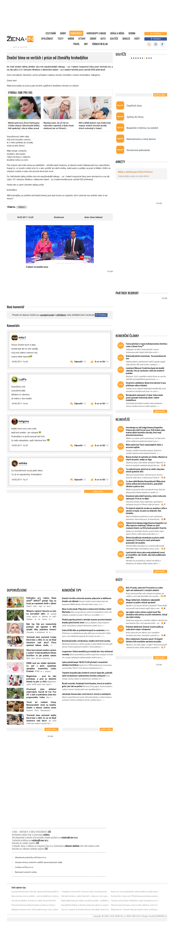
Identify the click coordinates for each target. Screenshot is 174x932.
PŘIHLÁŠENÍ (61, 314)
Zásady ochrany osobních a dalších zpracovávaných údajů (38, 862)
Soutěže (114, 38)
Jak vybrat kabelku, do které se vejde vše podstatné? (34, 900)
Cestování (51, 33)
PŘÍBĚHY (21, 207)
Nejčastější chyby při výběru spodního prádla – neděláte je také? (85, 900)
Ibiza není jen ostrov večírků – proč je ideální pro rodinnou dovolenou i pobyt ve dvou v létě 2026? (36, 896)
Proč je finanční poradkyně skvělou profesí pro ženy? (33, 905)
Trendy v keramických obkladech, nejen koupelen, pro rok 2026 (135, 900)
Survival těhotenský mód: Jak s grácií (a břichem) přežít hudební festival (36, 891)
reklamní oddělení (71, 845)
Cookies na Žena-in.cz (24, 867)
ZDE (49, 831)
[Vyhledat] (149, 44)
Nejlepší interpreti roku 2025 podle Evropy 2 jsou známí (35, 909)
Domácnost (76, 33)
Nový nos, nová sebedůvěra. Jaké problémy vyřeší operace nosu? (135, 891)
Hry (86, 44)
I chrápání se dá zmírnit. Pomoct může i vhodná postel (84, 891)
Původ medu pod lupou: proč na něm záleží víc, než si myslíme (135, 905)
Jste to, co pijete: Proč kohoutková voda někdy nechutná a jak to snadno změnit (85, 909)
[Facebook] (162, 44)
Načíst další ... (98, 491)
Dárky (63, 33)
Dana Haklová (96, 217)
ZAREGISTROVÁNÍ (47, 314)
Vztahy (81, 38)
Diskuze (126, 38)
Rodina (132, 33)
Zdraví (93, 38)
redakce (46, 834)
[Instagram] (156, 44)
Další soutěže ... (160, 94)
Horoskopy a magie (96, 33)
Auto (103, 38)
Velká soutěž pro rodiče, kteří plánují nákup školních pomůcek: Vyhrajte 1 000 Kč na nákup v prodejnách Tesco (141, 86)
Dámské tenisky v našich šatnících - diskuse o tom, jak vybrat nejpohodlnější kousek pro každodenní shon (85, 896)
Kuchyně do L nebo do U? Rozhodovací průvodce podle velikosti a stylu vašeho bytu (135, 896)
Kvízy (137, 38)
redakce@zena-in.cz (69, 837)
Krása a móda (117, 33)
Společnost (47, 38)
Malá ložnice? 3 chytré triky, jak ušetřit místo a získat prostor (135, 909)
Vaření (71, 38)
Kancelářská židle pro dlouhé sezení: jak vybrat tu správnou (85, 905)
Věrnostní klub (100, 44)
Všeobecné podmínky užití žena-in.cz (30, 857)
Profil (76, 44)
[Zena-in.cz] (22, 39)
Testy (60, 38)
